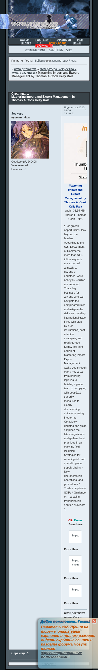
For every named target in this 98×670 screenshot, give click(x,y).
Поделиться (71, 107)
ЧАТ (40, 42)
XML (51, 49)
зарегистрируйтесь (64, 60)
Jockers (17, 113)
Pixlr (80, 39)
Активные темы (35, 49)
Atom (69, 49)
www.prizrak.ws (25, 69)
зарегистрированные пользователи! (61, 655)
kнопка (26, 42)
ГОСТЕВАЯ (43, 39)
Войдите (40, 60)
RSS (60, 49)
